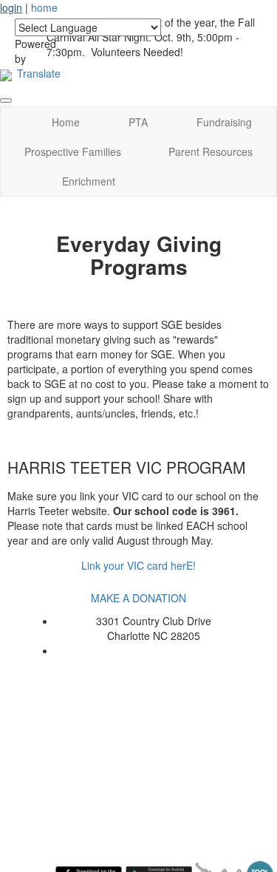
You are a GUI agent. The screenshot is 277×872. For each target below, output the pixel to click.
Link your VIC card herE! (138, 565)
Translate (39, 73)
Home (66, 122)
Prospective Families (72, 151)
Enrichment (88, 181)
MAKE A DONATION (138, 597)
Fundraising (224, 122)
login (11, 7)
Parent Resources (210, 151)
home (44, 7)
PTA (138, 122)
